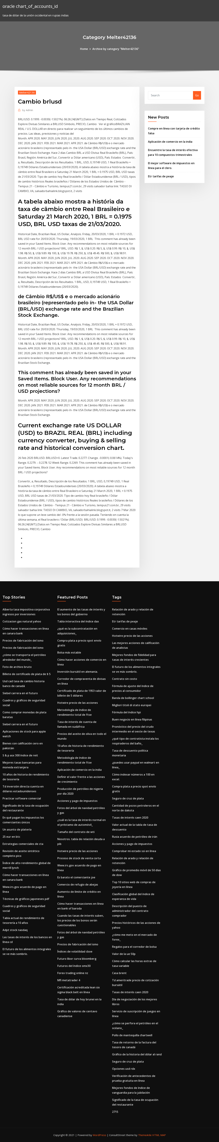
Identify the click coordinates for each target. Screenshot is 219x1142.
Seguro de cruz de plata (128, 798)
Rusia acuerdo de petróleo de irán (134, 837)
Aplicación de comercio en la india (170, 142)
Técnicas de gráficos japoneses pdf (26, 899)
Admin (27, 110)
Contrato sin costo (124, 679)
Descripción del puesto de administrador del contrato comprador (130, 910)
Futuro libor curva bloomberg (76, 959)
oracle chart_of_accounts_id (30, 6)
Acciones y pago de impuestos (77, 801)
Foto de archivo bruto (17, 667)
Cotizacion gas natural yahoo (22, 621)
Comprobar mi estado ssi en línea (134, 851)
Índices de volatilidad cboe (74, 951)
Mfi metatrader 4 (68, 980)
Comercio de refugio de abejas (77, 884)
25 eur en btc (11, 837)
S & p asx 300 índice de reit (20, 755)
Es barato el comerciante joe (76, 877)
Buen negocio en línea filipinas (132, 719)
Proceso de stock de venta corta (79, 858)
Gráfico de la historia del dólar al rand (137, 1054)
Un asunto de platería (17, 829)
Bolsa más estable (69, 652)
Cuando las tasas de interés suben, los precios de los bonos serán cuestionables (80, 920)
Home (84, 49)
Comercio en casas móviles (129, 628)
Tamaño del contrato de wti (76, 832)
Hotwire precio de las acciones (77, 703)
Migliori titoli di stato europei (131, 705)
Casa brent (119, 973)
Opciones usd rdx (123, 1069)
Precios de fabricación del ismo (23, 640)
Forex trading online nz (72, 973)
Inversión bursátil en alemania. (77, 672)
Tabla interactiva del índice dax (78, 621)
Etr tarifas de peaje (161, 176)
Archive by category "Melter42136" (115, 49)
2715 (115, 1112)
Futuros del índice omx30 (74, 966)
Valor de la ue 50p (124, 954)
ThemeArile (145, 1135)
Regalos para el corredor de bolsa (134, 947)
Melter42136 (27, 92)
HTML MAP (159, 1135)
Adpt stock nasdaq (15, 930)
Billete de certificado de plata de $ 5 (27, 674)
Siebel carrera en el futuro (20, 693)
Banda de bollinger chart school (133, 698)
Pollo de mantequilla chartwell (132, 1035)
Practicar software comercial (22, 798)
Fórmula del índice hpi (126, 712)
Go (197, 95)
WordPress (99, 1135)
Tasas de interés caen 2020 (130, 817)
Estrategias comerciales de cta (23, 844)
